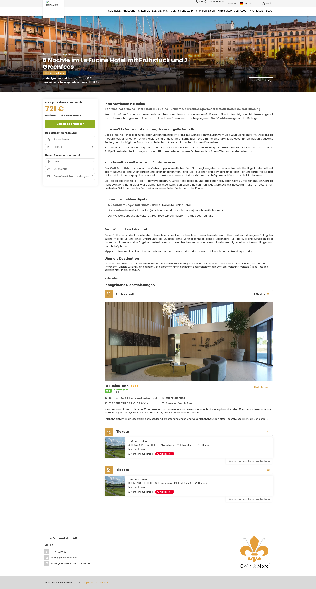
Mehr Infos (111, 278)
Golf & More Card (182, 11)
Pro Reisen (256, 11)
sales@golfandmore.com (64, 557)
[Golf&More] (53, 9)
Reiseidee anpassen (70, 124)
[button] (111, 341)
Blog (269, 11)
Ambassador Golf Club (232, 11)
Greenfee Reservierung (153, 11)
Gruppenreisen (205, 11)
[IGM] (255, 551)
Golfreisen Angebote (121, 11)
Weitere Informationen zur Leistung (249, 461)
